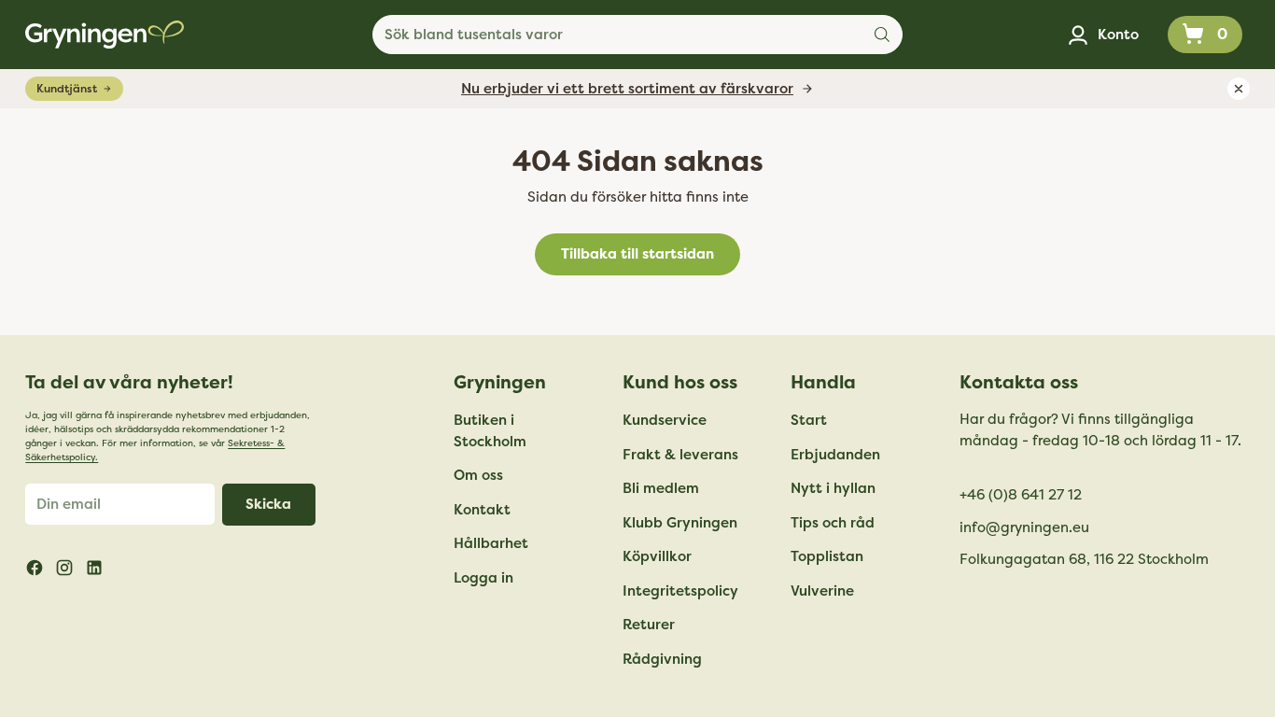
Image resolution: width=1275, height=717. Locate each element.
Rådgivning (662, 659)
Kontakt (482, 509)
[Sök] (882, 34)
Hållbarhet (491, 543)
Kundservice (665, 420)
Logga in (483, 577)
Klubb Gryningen (680, 522)
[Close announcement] (1238, 88)
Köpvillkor (657, 556)
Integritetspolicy (680, 591)
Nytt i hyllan (833, 488)
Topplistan (827, 556)
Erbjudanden (835, 454)
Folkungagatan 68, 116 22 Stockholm (1084, 559)
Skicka (268, 504)
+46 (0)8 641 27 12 (1021, 494)
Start (809, 420)
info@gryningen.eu (1024, 527)
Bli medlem (661, 488)
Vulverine (822, 591)
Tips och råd (833, 522)
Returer (649, 624)
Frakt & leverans (680, 454)
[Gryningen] (104, 35)
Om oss (478, 475)
